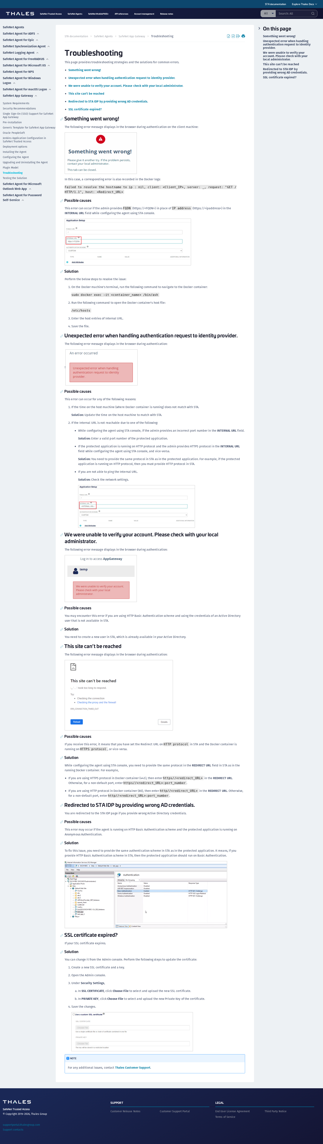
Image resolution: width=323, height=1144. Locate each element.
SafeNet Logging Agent (18, 52)
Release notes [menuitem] (166, 13)
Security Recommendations (19, 108)
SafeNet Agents (13, 27)
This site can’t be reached (86, 93)
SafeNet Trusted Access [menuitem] (51, 13)
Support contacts (13, 1129)
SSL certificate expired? (85, 109)
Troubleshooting (13, 172)
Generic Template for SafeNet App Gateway (29, 127)
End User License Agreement (232, 1111)
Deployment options (15, 146)
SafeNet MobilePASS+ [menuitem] (98, 13)
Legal (219, 1103)
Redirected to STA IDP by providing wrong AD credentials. (108, 101)
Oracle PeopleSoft (14, 132)
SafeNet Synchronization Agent (24, 46)
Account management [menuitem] (144, 13)
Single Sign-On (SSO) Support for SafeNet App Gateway (28, 115)
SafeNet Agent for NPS (18, 72)
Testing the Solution (15, 178)
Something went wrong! (84, 70)
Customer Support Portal (175, 1111)
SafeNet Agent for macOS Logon (25, 89)
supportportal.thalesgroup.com (21, 1125)
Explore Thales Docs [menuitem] (303, 4)
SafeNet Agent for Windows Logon (22, 80)
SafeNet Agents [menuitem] (75, 13)
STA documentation (275, 4)
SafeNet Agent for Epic (18, 40)
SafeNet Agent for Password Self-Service (22, 197)
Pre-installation (12, 122)
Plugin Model (10, 167)
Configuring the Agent (16, 157)
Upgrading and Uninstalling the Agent (25, 162)
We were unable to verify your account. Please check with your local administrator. (125, 86)
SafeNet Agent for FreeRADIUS (23, 59)
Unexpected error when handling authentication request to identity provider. (121, 78)
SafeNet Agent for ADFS (19, 33)
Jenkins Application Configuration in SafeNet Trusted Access (24, 139)
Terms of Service (225, 1117)
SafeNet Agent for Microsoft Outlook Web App (22, 186)
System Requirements (16, 103)
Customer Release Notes (125, 1111)
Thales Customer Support (132, 1067)
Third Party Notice (276, 1111)
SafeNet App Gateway (18, 96)
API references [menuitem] (121, 13)
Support (116, 1103)
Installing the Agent (14, 152)
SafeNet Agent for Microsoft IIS (24, 65)
